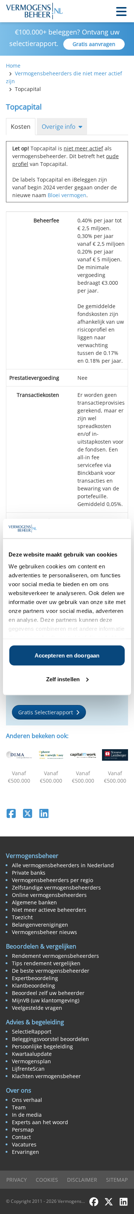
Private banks (28, 872)
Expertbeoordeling (35, 978)
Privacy (16, 1179)
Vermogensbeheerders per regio (52, 880)
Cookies (47, 1179)
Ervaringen (25, 1151)
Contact (21, 1136)
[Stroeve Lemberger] (115, 755)
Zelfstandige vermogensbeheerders (56, 887)
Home (13, 65)
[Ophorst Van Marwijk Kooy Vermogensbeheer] (51, 755)
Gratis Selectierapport (45, 712)
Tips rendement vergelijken (46, 963)
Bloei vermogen (67, 195)
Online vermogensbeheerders (49, 894)
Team (19, 1107)
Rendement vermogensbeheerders (55, 955)
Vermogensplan (31, 1061)
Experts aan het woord (40, 1122)
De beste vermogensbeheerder (50, 970)
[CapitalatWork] (83, 755)
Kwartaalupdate (32, 1053)
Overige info (59, 127)
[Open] (121, 11)
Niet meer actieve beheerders (49, 909)
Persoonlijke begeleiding (42, 1046)
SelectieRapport (31, 1031)
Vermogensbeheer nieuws (44, 932)
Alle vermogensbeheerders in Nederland (63, 865)
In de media (27, 1114)
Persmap (23, 1129)
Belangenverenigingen (40, 924)
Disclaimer (82, 1179)
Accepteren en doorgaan (67, 655)
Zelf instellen (63, 679)
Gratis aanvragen (94, 44)
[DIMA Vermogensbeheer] (19, 755)
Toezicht (22, 917)
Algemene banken (34, 902)
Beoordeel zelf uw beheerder (48, 992)
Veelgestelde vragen (37, 1007)
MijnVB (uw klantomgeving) (45, 1000)
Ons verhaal (27, 1099)
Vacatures (24, 1144)
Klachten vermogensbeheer (46, 1076)
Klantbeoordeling (33, 985)
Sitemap (117, 1179)
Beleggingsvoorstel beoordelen (50, 1038)
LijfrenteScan (28, 1068)
